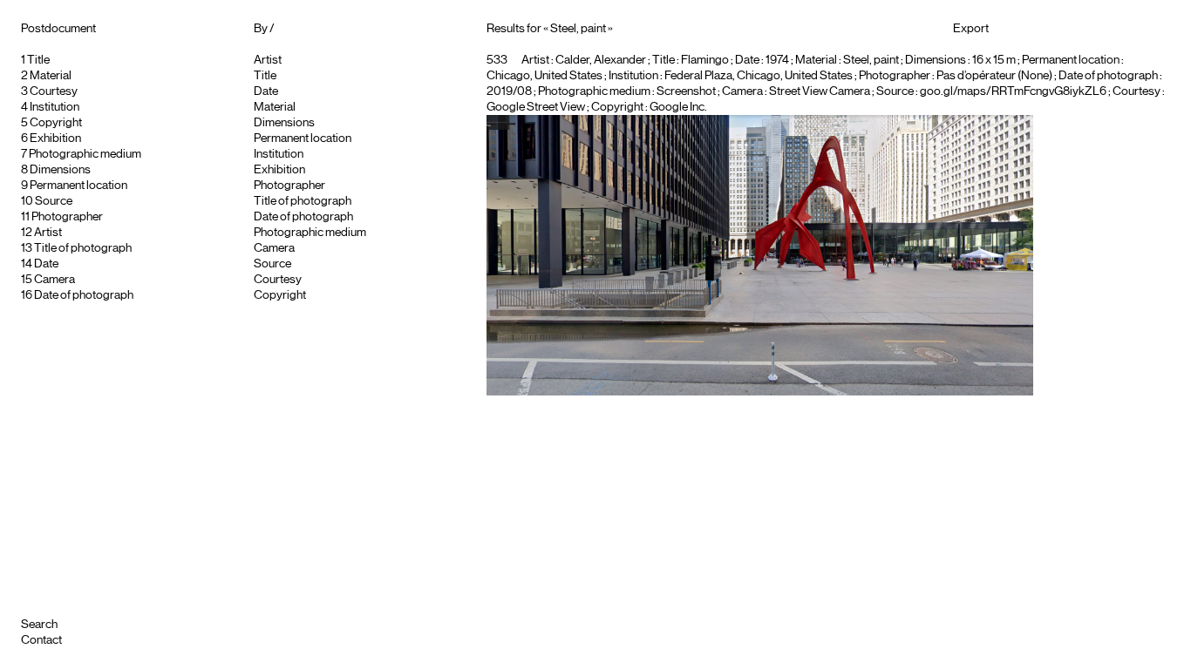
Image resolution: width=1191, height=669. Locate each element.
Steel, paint (871, 60)
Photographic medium (85, 154)
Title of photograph (83, 248)
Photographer (67, 217)
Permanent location (78, 185)
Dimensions (60, 170)
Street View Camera (819, 91)
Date (46, 264)
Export (971, 29)
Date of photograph (83, 295)
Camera (54, 280)
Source (53, 201)
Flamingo (705, 60)
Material (50, 76)
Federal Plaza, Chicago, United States (758, 76)
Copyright (56, 123)
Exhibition (55, 138)
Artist (48, 232)
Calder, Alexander (600, 60)
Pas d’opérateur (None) (994, 76)
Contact (41, 640)
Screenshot (686, 91)
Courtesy (54, 91)
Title (38, 60)
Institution (54, 107)
